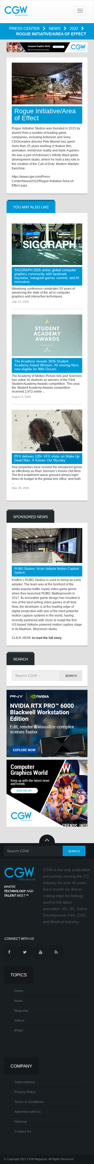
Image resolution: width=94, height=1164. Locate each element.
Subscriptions (24, 1082)
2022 (74, 28)
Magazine (21, 1011)
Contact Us (22, 1131)
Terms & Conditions (29, 1102)
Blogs (18, 1030)
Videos (19, 1020)
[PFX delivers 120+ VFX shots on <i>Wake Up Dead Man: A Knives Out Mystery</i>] (47, 430)
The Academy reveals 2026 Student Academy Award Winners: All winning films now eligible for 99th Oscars (46, 365)
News (55, 28)
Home (18, 991)
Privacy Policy (25, 1092)
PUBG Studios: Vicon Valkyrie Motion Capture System (46, 570)
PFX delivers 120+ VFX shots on (46, 458)
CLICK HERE (21, 638)
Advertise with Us (27, 1112)
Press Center (25, 28)
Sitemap (20, 1121)
